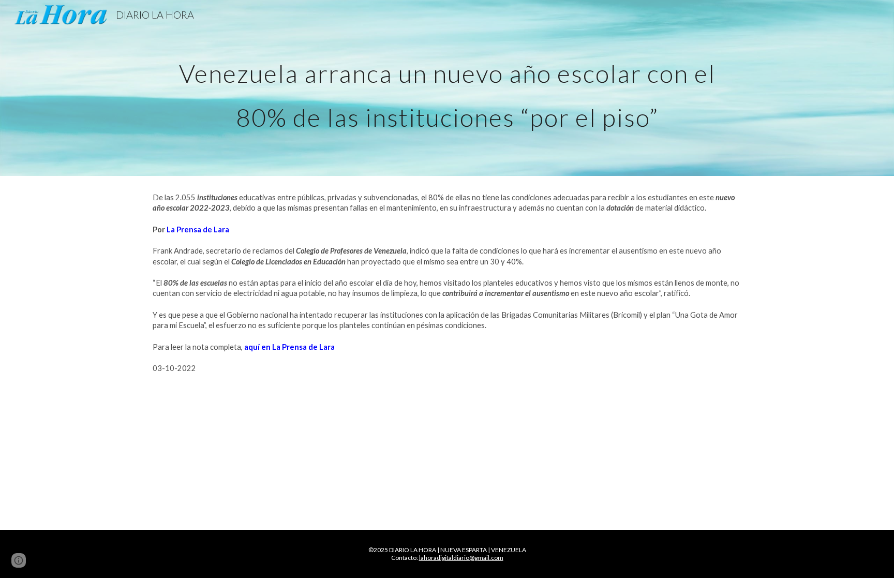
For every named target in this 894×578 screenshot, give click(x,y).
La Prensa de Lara (198, 229)
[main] (447, 88)
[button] (18, 560)
